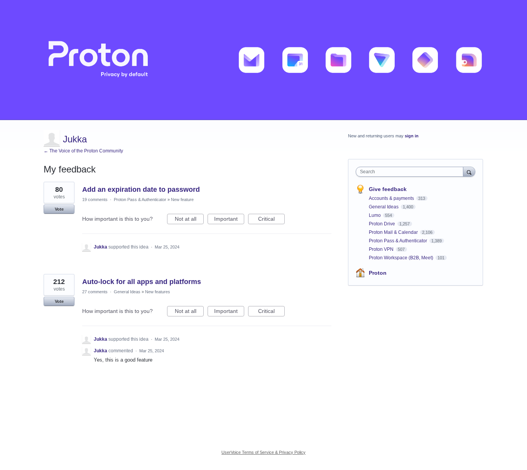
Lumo (375, 215)
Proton (378, 273)
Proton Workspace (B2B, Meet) (401, 257)
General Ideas (127, 291)
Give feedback (388, 189)
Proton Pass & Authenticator (140, 199)
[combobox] (411, 171)
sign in (412, 136)
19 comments (95, 199)
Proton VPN (382, 249)
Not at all (189, 220)
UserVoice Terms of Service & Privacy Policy (263, 452)
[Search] (469, 171)
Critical (271, 220)
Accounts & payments (392, 198)
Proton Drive (382, 224)
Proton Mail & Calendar (394, 232)
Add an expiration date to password (141, 189)
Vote (59, 209)
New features (157, 291)
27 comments (95, 291)
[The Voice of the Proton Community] (263, 60)
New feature (182, 199)
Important (229, 220)
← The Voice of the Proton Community (83, 151)
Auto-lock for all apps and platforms (141, 282)
